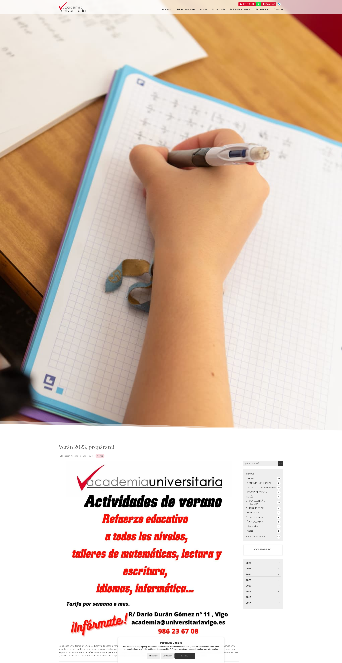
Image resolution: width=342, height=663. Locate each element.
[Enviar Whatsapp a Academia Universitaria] (258, 4)
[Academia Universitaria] (72, 7)
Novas (100, 456)
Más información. (211, 649)
